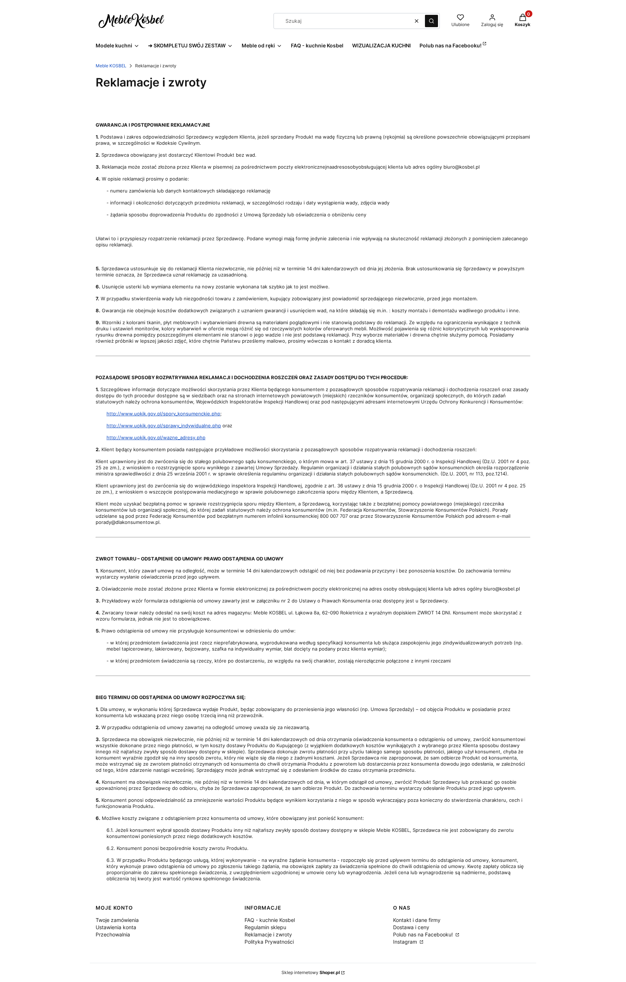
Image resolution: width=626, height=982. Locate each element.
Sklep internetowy (310, 972)
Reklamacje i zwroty (268, 934)
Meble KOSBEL (111, 65)
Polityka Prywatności (269, 942)
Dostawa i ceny (411, 927)
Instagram (405, 942)
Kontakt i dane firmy (417, 920)
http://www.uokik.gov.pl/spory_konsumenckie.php (163, 413)
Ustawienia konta (116, 927)
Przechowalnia (113, 934)
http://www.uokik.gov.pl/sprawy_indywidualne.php (164, 425)
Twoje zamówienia (117, 920)
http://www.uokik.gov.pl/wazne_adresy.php (156, 437)
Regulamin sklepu (265, 927)
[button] (431, 21)
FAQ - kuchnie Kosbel (270, 920)
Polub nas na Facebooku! (423, 934)
